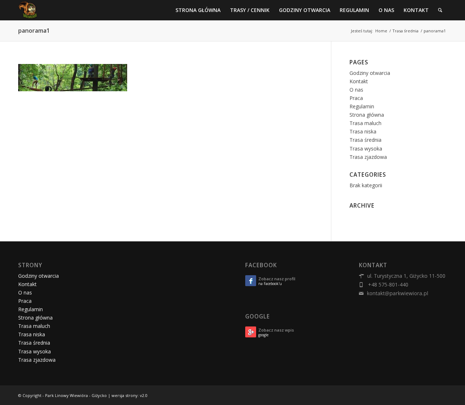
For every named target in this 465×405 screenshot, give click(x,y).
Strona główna (366, 114)
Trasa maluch (365, 123)
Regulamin (361, 106)
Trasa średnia (365, 139)
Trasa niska (362, 131)
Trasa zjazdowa (368, 156)
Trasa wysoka (365, 148)
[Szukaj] (440, 10)
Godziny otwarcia (369, 72)
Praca (356, 98)
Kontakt (358, 81)
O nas (356, 89)
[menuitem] (198, 10)
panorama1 (34, 31)
